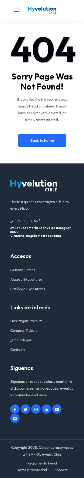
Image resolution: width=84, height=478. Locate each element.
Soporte (61, 470)
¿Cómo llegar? (21, 340)
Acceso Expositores (26, 279)
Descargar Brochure (26, 321)
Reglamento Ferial (42, 463)
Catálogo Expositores (27, 289)
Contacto (18, 349)
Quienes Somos (22, 269)
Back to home (42, 140)
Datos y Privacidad (31, 470)
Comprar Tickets (23, 330)
